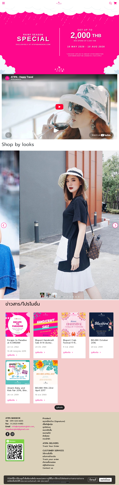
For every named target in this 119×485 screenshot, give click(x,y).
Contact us (48, 468)
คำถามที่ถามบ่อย (49, 462)
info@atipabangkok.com (23, 426)
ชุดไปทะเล (47, 427)
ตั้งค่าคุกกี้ (92, 480)
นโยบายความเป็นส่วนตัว (28, 481)
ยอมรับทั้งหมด (105, 480)
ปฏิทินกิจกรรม (48, 465)
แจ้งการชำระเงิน (49, 456)
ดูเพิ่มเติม (11, 355)
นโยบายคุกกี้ (45, 481)
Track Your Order (51, 446)
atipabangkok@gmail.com (17, 429)
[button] (109, 3)
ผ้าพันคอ (46, 435)
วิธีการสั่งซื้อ (48, 453)
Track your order (51, 459)
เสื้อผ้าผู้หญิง (48, 424)
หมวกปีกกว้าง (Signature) (54, 421)
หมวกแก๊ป (47, 433)
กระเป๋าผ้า (46, 438)
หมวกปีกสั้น (47, 430)
